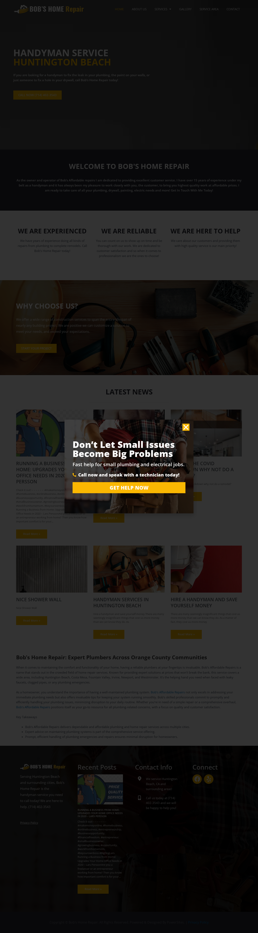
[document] (129, 466)
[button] (185, 427)
